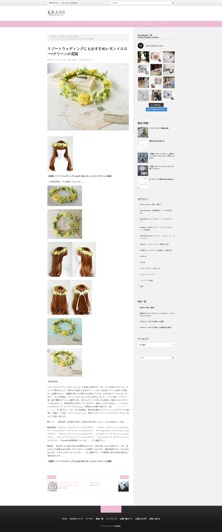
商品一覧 (90, 24)
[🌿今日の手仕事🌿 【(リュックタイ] (169, 70)
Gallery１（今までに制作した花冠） (152, 321)
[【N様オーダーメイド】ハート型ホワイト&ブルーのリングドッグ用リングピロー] (143, 158)
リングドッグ (103, 24)
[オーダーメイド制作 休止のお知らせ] (143, 183)
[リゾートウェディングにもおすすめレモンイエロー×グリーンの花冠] (60, 170)
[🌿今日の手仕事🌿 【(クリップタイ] (156, 57)
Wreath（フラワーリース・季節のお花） (155, 244)
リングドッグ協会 (146, 280)
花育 (141, 286)
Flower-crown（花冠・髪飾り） (68, 59)
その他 (142, 262)
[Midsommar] (123, 486)
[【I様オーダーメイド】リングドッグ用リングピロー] (143, 170)
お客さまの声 (134, 24)
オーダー (79, 24)
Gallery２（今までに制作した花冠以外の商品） (156, 327)
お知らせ (143, 256)
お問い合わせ (148, 24)
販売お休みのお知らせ (156, 141)
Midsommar (95, 482)
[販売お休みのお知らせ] (143, 145)
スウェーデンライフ (147, 274)
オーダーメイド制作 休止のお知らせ (161, 179)
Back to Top (111, 510)
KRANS (118, 526)
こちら (89, 440)
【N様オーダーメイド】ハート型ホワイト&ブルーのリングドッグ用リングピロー (161, 156)
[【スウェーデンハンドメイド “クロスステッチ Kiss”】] (52, 486)
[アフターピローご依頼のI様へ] (143, 132)
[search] (173, 3)
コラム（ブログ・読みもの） (150, 268)
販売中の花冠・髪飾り (147, 307)
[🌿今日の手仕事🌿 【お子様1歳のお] (143, 95)
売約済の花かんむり (88, 59)
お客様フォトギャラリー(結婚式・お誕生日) (156, 250)
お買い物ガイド (118, 24)
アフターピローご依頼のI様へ (159, 128)
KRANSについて (65, 24)
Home (52, 24)
